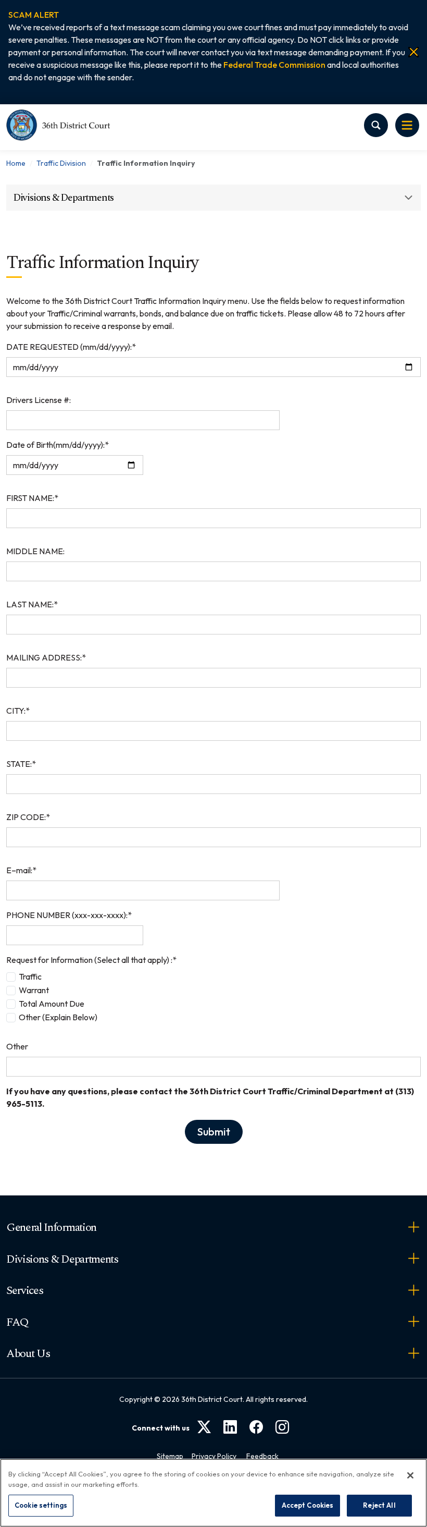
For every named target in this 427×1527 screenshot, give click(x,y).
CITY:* (18, 710)
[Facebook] (256, 1427)
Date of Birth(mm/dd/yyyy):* (57, 444)
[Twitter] (204, 1427)
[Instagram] (282, 1427)
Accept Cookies (308, 1505)
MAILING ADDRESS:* (46, 657)
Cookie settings (41, 1505)
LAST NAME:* (32, 604)
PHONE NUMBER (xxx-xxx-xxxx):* (69, 915)
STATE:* (21, 764)
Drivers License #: (38, 400)
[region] (213, 1493)
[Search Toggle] (376, 125)
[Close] (413, 52)
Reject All (379, 1505)
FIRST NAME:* (32, 498)
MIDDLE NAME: (35, 551)
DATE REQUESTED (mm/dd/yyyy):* (71, 346)
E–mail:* (21, 870)
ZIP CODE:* (28, 817)
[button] (33, 14)
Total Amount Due (51, 1003)
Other (17, 1046)
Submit (213, 1131)
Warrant (34, 990)
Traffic (30, 976)
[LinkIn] (230, 1427)
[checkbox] (11, 977)
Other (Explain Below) (58, 1017)
